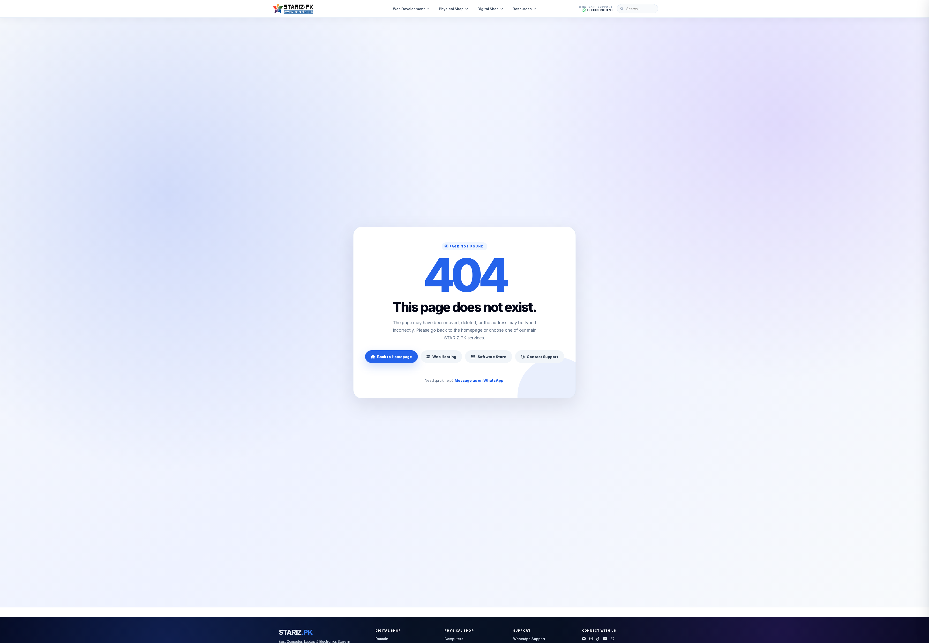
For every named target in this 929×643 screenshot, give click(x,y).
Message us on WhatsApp (479, 380)
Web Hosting (444, 356)
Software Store (492, 356)
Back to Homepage (394, 356)
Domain (381, 639)
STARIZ (296, 632)
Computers (453, 639)
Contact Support (542, 356)
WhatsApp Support (529, 639)
